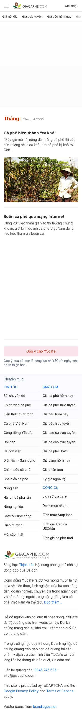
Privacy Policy (27, 691)
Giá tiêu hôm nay (59, 16)
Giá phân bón (53, 470)
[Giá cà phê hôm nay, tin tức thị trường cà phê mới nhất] (30, 5)
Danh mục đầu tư (56, 506)
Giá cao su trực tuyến (59, 433)
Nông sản (11, 488)
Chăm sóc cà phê (17, 470)
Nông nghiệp (13, 506)
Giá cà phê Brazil (55, 451)
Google (9, 691)
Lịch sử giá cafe (55, 496)
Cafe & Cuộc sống (17, 516)
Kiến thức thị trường (18, 414)
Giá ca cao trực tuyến (59, 442)
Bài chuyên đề (14, 396)
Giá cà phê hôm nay (58, 396)
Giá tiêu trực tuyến (57, 423)
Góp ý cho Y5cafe (41, 351)
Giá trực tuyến (32, 16)
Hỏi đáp (9, 442)
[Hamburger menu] (6, 5)
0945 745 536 (45, 670)
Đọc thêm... (53, 602)
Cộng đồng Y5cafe (18, 433)
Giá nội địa (10, 16)
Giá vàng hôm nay (56, 460)
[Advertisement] (41, 66)
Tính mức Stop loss (57, 515)
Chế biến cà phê (16, 479)
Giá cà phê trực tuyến (59, 405)
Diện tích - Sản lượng (19, 460)
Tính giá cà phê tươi (58, 538)
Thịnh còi (26, 565)
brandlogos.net (44, 706)
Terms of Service (60, 691)
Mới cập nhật (13, 534)
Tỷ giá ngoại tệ (54, 479)
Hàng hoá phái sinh (18, 497)
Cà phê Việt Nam (16, 423)
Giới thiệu (71, 6)
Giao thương (13, 525)
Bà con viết (12, 451)
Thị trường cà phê (17, 405)
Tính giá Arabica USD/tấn (55, 526)
